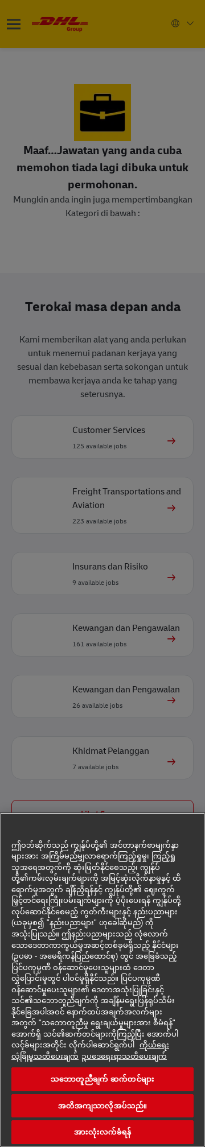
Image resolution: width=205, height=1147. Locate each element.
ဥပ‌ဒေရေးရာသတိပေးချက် (124, 1056)
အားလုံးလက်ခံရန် (103, 1132)
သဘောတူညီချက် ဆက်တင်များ (102, 1079)
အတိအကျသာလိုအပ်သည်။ (102, 1105)
